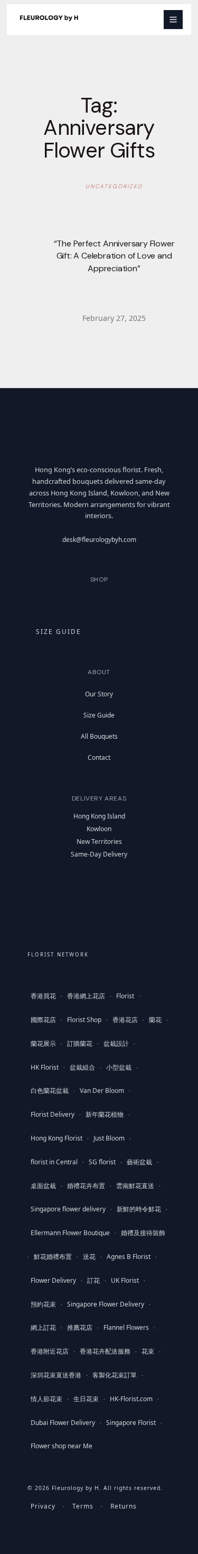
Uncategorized (114, 186)
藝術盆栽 (139, 1161)
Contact (99, 757)
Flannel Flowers (126, 1327)
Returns (123, 1506)
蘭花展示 (43, 1043)
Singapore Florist (131, 1422)
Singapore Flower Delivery (105, 1304)
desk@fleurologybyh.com (99, 539)
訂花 (93, 1280)
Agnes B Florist (128, 1256)
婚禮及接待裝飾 (143, 1232)
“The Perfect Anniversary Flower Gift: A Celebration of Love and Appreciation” (114, 256)
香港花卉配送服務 (105, 1351)
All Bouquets (99, 736)
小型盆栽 (118, 1067)
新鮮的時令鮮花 (139, 1208)
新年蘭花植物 (105, 1114)
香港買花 (43, 995)
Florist (125, 995)
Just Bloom (109, 1138)
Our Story (99, 693)
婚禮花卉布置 (86, 1185)
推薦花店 (79, 1327)
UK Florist (125, 1280)
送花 (89, 1256)
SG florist (102, 1161)
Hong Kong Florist (56, 1138)
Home (43, 601)
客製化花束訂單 (114, 1375)
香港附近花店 (50, 1351)
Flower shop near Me (61, 1445)
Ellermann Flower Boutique (70, 1232)
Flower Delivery (53, 1280)
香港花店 (125, 1019)
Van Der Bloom (102, 1090)
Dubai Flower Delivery (63, 1422)
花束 (148, 1351)
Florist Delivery (52, 1114)
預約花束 (43, 1304)
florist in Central (54, 1161)
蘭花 (155, 1019)
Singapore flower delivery (68, 1208)
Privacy (43, 1506)
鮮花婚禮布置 (53, 1256)
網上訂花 (43, 1327)
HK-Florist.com (131, 1398)
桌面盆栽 (43, 1185)
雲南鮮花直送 (135, 1185)
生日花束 (86, 1398)
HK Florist (45, 1067)
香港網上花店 (86, 995)
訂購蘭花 (79, 1043)
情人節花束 (46, 1398)
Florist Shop (84, 1019)
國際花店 (43, 1019)
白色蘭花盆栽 (50, 1090)
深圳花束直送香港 (56, 1375)
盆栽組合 (82, 1067)
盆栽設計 (116, 1043)
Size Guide (99, 715)
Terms (82, 1506)
